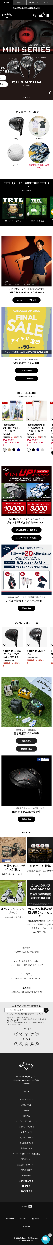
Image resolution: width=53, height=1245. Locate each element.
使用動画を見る (26, 749)
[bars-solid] (48, 15)
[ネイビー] (18, 450)
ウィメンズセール (26, 378)
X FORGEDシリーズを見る (26, 538)
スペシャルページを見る (26, 300)
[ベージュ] (9, 450)
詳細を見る (26, 608)
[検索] (35, 15)
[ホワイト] (29, 450)
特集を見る (26, 741)
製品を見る (26, 819)
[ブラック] (14, 450)
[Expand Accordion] (33, 1181)
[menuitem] (41, 15)
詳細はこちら (16, 1024)
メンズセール (26, 370)
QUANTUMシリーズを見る (26, 530)
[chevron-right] (46, 1010)
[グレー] (5, 450)
